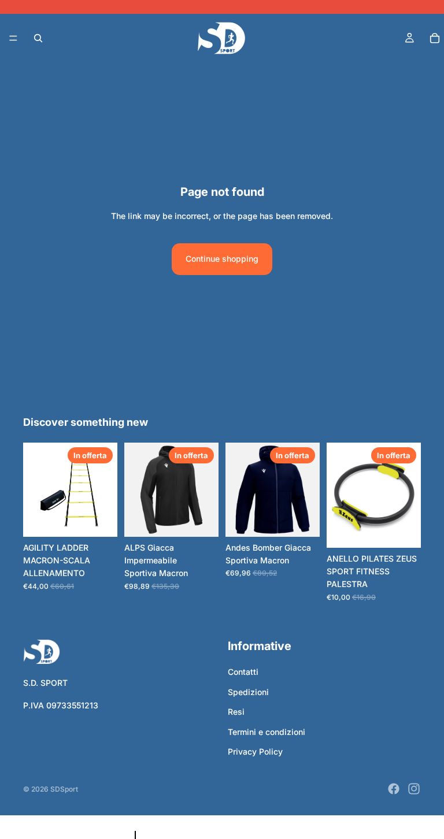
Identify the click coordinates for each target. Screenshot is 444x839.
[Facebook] (394, 789)
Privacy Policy (255, 751)
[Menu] (13, 38)
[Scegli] (99, 518)
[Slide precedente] (137, 489)
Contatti (243, 672)
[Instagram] (414, 789)
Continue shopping (222, 258)
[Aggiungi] (403, 529)
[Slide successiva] (206, 489)
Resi (236, 712)
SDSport (64, 789)
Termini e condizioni (266, 731)
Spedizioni (248, 692)
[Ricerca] (38, 38)
